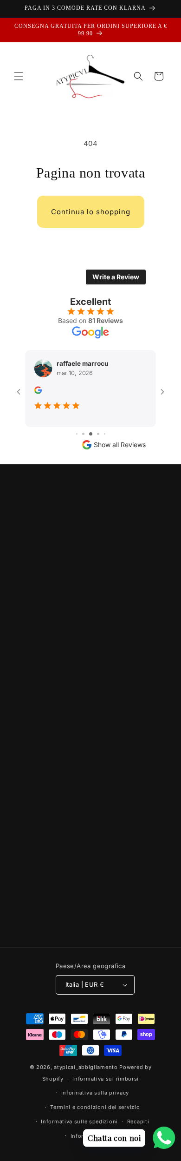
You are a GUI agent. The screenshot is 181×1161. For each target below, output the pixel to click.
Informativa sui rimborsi (105, 1078)
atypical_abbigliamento (85, 1067)
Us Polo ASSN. (90, 877)
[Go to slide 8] (104, 434)
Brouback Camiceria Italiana (90, 897)
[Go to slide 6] (90, 433)
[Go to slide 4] (77, 434)
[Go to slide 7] (98, 434)
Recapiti (138, 1121)
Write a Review (115, 277)
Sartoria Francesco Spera (90, 916)
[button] (18, 76)
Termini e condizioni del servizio (95, 1107)
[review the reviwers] (38, 391)
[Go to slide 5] (83, 434)
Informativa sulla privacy (95, 1092)
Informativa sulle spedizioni (79, 1121)
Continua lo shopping (90, 211)
